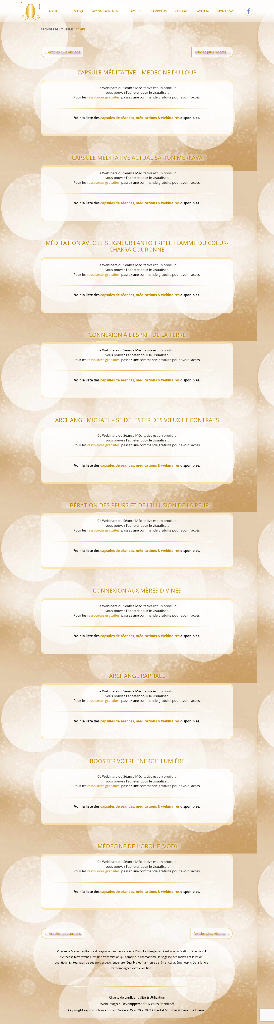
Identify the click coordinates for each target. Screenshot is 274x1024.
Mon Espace (226, 11)
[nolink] (137, 991)
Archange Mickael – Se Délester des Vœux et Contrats (137, 420)
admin (80, 29)
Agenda (203, 11)
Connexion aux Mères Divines (137, 590)
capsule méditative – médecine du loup (137, 72)
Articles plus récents (212, 52)
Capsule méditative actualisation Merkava (137, 157)
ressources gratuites (103, 97)
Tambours (159, 11)
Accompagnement (106, 11)
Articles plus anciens (62, 52)
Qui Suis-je (76, 11)
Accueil (54, 11)
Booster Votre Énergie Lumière (137, 761)
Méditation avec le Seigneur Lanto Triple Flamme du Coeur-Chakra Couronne (137, 246)
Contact (182, 11)
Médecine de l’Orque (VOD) (137, 846)
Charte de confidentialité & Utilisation (137, 997)
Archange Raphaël (137, 675)
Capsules (135, 11)
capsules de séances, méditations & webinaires (140, 117)
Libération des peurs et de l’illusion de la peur (137, 505)
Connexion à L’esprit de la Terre (137, 334)
